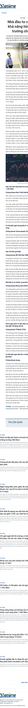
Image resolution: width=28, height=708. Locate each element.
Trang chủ (4, 13)
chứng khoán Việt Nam (12, 408)
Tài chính (22, 18)
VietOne (8, 6)
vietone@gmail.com (8, 703)
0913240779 (16, 701)
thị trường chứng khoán (18, 406)
